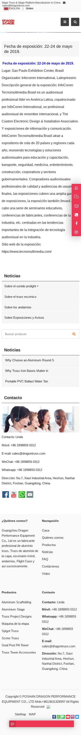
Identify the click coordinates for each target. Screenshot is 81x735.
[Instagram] (76, 232)
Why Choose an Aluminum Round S (29, 360)
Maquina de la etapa (15, 623)
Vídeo (46, 573)
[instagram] (72, 717)
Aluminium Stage (13, 609)
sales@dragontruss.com (16, 5)
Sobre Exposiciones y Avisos (24, 317)
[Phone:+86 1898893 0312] (76, 215)
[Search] (74, 334)
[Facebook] (54, 717)
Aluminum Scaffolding (16, 602)
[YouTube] (68, 717)
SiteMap (20, 714)
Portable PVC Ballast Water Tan (26, 381)
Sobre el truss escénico (20, 296)
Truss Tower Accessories (19, 652)
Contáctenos (50, 566)
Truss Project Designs (17, 616)
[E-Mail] (77, 717)
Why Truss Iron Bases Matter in (26, 370)
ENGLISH (14, 8)
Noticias (47, 552)
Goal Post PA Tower (15, 645)
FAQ (45, 559)
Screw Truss (10, 638)
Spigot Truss (10, 631)
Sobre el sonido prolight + (21, 286)
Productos (49, 545)
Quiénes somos (53, 537)
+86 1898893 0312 (29, 470)
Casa (45, 530)
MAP (32, 714)
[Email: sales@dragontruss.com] (76, 206)
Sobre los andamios (17, 307)
